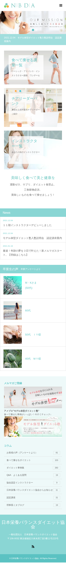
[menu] (60, 5)
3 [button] (36, 30)
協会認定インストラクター (32, 482)
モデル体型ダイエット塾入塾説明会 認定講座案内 (32, 238)
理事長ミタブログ (32, 505)
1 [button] (30, 30)
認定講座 (32, 497)
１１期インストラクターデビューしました (27, 225)
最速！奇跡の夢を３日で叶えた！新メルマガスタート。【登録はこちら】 (32, 252)
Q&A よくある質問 (32, 475)
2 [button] (33, 30)
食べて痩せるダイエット (32, 460)
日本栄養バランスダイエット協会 (33, 524)
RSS (33, 546)
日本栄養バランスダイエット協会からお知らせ (32, 490)
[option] (33, 22)
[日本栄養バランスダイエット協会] (35, 5)
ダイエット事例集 (32, 467)
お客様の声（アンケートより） (32, 452)
